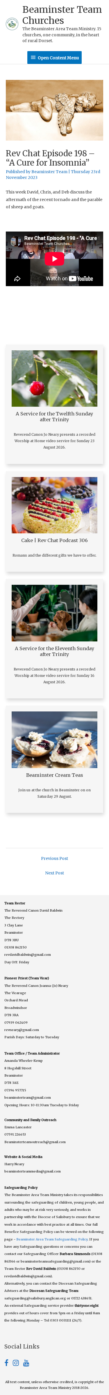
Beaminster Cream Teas (54, 775)
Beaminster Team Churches (62, 15)
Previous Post (54, 858)
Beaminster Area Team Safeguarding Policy (51, 1239)
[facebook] (8, 1364)
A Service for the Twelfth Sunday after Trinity (54, 416)
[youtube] (26, 1364)
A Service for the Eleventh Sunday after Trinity (54, 651)
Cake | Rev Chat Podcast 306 (54, 540)
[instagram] (18, 1364)
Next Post (54, 873)
